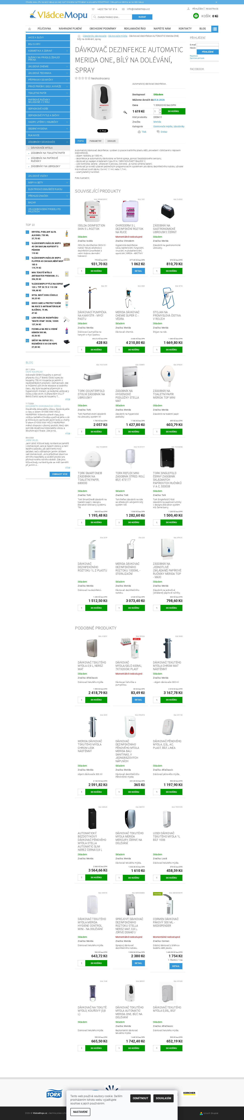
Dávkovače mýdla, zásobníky (169, 126)
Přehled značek (38, 196)
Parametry (95, 141)
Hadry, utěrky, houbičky (43, 122)
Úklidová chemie (38, 66)
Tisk (144, 131)
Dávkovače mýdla (42, 147)
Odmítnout (140, 1098)
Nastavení (80, 1112)
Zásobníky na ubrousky (45, 166)
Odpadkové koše (38, 108)
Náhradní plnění (70, 28)
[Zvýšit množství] (160, 109)
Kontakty (185, 28)
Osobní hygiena (37, 128)
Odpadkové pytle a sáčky (43, 115)
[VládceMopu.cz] (58, 15)
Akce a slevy (36, 37)
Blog (203, 28)
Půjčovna (44, 28)
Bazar (32, 202)
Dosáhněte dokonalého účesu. (43, 406)
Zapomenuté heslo (197, 58)
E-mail (193, 44)
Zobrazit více (59, 474)
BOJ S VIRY (34, 44)
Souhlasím (163, 1098)
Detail (138, 271)
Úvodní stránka (30, 29)
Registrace (212, 9)
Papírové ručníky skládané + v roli (39, 100)
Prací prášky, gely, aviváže (44, 86)
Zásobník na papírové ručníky (44, 159)
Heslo (193, 48)
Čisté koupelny (34, 372)
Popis (81, 141)
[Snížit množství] (160, 112)
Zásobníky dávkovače (41, 142)
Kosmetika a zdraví (40, 50)
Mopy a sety (35, 182)
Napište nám (162, 28)
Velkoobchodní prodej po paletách (44, 210)
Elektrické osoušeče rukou (45, 189)
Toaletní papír (37, 93)
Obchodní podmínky (103, 28)
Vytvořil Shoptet (210, 1113)
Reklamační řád (135, 28)
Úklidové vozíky (38, 176)
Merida (157, 121)
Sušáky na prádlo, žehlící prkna (44, 58)
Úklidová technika (39, 73)
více (67, 399)
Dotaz (164, 131)
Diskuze (112, 141)
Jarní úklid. (32, 440)
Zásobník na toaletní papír (48, 153)
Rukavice (34, 135)
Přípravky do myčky (40, 79)
